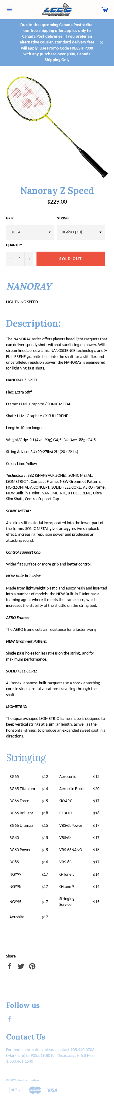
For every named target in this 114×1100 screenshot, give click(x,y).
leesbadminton (28, 1080)
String (63, 218)
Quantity (14, 245)
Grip (9, 218)
